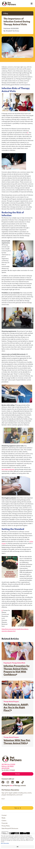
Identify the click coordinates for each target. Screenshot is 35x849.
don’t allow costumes (8, 469)
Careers (4, 820)
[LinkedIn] (12, 782)
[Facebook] (3, 782)
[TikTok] (22, 782)
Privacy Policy (6, 826)
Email (3, 799)
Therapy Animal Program (11, 701)
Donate (17, 774)
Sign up (16, 808)
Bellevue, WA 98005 (8, 766)
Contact (4, 815)
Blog (6, 13)
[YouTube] (17, 782)
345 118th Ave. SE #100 (8, 764)
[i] (27, 132)
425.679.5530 (5, 768)
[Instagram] (8, 782)
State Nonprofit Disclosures (10, 828)
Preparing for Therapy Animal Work (14, 663)
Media (3, 818)
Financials (4, 823)
